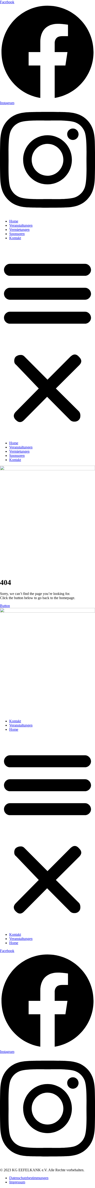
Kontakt (15, 238)
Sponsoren (17, 234)
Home (13, 221)
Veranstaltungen (21, 225)
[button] (47, 340)
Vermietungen (19, 230)
